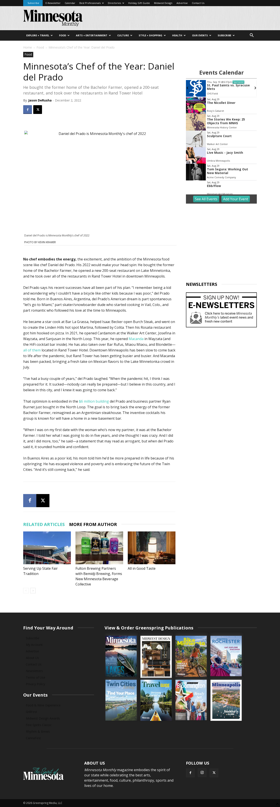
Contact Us (198, 3)
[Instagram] (202, 772)
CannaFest (33, 738)
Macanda (136, 338)
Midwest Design (163, 3)
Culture (123, 35)
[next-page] (33, 590)
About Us (32, 658)
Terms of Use (35, 677)
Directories (114, 3)
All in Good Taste (142, 568)
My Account (34, 645)
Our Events (200, 35)
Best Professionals (90, 3)
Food (62, 35)
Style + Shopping (150, 35)
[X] (37, 109)
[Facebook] (27, 109)
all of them (32, 350)
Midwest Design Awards (43, 718)
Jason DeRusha (40, 100)
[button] (251, 36)
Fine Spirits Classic (39, 725)
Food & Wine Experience (43, 705)
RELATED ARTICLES (44, 524)
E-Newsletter (53, 3)
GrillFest (31, 712)
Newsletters (34, 671)
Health (177, 35)
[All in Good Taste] (151, 547)
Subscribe (33, 3)
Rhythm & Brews (38, 731)
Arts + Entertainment (91, 35)
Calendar (70, 3)
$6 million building (94, 401)
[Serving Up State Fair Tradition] (47, 547)
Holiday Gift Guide (139, 3)
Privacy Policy (35, 684)
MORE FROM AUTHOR (93, 524)
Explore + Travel (37, 35)
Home (27, 47)
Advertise (182, 3)
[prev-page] (26, 590)
